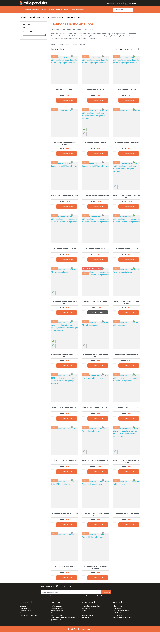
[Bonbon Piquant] (85, 134)
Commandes (86, 608)
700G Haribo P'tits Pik (95, 89)
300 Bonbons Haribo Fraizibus (95, 301)
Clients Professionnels (58, 615)
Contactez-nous (56, 606)
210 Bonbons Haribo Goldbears (64, 460)
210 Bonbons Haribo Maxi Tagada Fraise (95, 514)
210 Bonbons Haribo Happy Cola (64, 407)
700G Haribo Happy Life (126, 89)
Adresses (85, 613)
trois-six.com (87, 629)
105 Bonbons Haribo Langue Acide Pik (64, 355)
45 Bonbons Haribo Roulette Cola (95, 195)
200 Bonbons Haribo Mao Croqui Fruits (126, 302)
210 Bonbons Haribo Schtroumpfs (126, 513)
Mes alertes (86, 617)
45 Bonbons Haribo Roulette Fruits (64, 195)
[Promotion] (73, 57)
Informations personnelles (91, 606)
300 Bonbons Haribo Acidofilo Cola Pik (126, 196)
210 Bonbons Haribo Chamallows (126, 142)
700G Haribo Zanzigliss (64, 89)
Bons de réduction (88, 615)
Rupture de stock (97, 312)
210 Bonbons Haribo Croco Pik (64, 248)
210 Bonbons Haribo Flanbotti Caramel (95, 567)
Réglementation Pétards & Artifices (63, 617)
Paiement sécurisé (26, 610)
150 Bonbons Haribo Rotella (95, 248)
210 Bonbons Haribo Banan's (126, 407)
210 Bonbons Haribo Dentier (64, 566)
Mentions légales (25, 608)
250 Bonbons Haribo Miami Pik (95, 142)
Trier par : (118, 49)
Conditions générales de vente (30, 613)
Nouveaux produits (57, 608)
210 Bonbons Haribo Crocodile (126, 248)
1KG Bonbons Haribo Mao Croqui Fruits (64, 143)
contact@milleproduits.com (122, 617)
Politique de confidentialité (29, 615)
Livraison (23, 606)
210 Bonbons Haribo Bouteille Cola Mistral (126, 461)
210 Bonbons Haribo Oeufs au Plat (95, 407)
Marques (54, 613)
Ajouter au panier (66, 100)
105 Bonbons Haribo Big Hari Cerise (64, 513)
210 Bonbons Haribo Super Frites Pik (64, 302)
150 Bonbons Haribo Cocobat (126, 354)
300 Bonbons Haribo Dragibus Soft (95, 460)
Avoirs (84, 610)
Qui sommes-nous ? (57, 620)
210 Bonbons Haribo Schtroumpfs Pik (95, 355)
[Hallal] (85, 129)
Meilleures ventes (57, 610)
